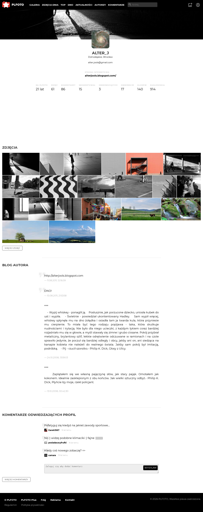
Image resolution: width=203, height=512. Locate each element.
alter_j (100, 53)
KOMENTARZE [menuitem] (116, 4)
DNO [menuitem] (70, 4)
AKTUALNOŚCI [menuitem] (83, 4)
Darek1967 (53, 430)
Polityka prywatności (32, 505)
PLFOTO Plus (28, 499)
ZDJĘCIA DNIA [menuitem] (50, 4)
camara (52, 455)
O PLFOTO (10, 499)
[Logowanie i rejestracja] (198, 5)
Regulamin (10, 505)
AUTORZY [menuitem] (100, 4)
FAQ (43, 499)
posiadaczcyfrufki (57, 442)
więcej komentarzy (16, 479)
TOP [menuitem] (63, 4)
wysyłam (150, 467)
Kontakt (70, 499)
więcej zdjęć (12, 248)
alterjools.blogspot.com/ (100, 75)
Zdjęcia (9, 147)
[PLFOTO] (13, 5)
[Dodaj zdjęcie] (190, 5)
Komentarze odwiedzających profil (39, 415)
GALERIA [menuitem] (34, 4)
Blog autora (15, 265)
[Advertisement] (101, 123)
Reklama (55, 499)
